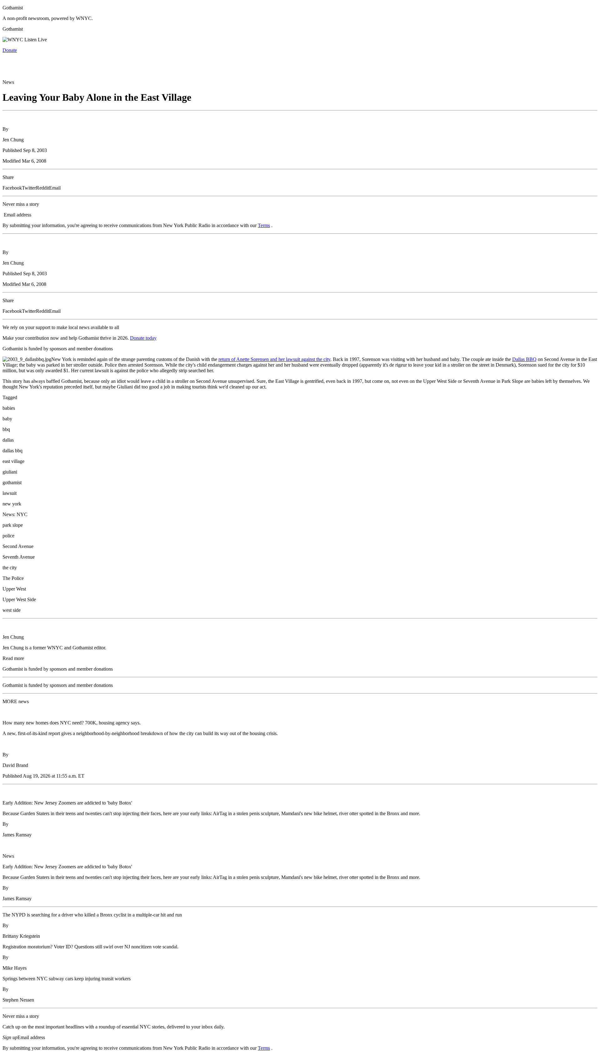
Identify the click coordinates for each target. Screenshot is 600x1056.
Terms (264, 225)
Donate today (143, 338)
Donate (9, 50)
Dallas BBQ (524, 359)
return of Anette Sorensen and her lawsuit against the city (274, 359)
